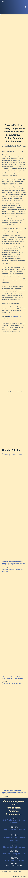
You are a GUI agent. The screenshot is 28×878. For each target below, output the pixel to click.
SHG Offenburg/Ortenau (14, 854)
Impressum (23, 876)
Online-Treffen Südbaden (14, 829)
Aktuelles (6, 146)
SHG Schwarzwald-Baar (14, 860)
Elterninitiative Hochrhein (14, 847)
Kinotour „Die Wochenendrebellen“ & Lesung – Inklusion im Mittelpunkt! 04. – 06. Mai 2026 (14, 792)
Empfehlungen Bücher (14, 146)
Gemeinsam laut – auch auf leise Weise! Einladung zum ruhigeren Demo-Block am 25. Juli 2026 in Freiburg (13, 563)
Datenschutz (16, 876)
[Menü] (25, 7)
